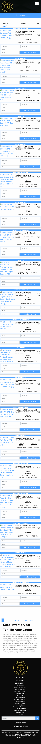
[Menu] (36, 4)
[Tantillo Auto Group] (7, 6)
